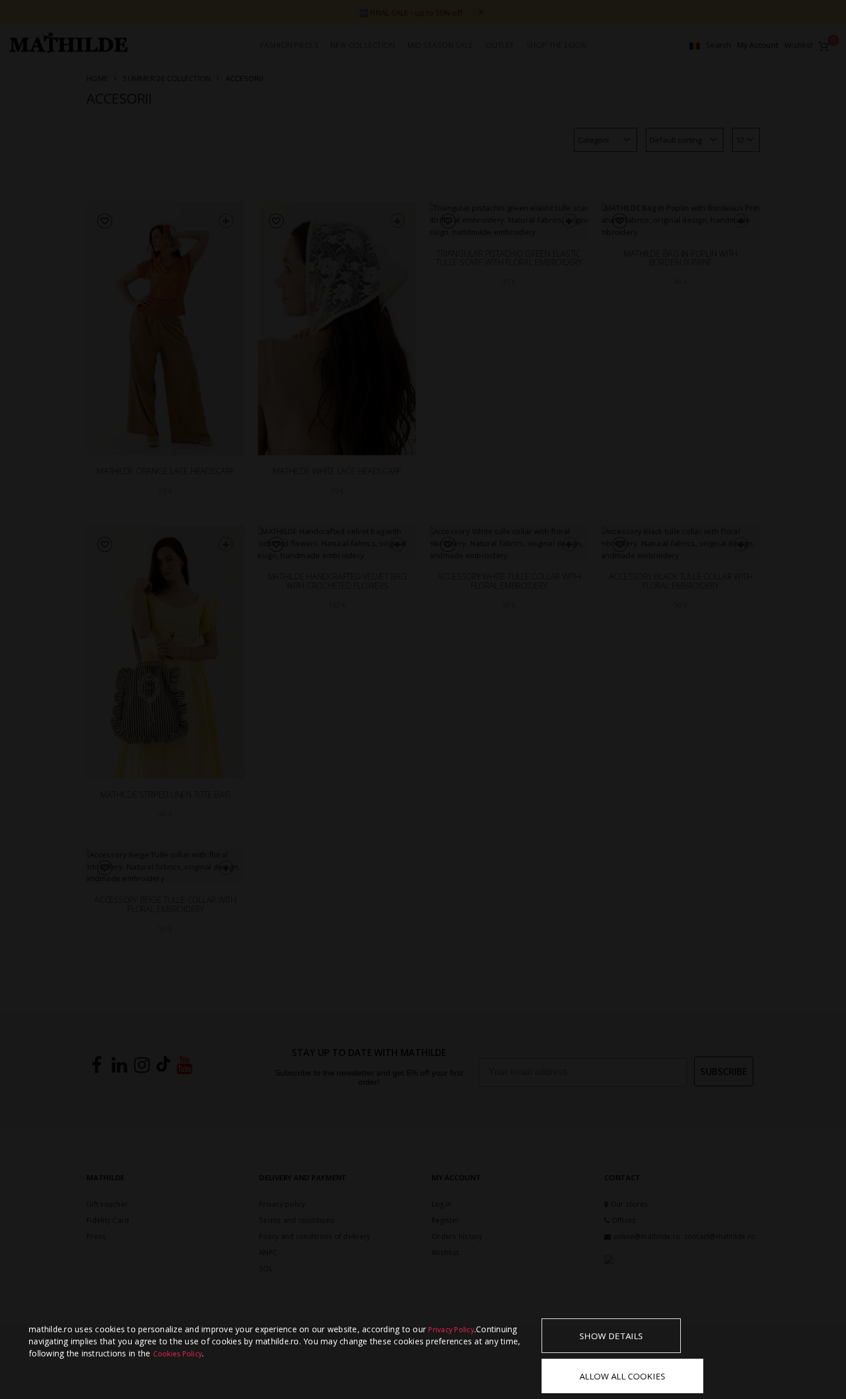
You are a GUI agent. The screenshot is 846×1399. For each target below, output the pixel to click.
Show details (611, 1335)
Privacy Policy (451, 1330)
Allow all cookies (622, 1376)
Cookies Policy (178, 1354)
